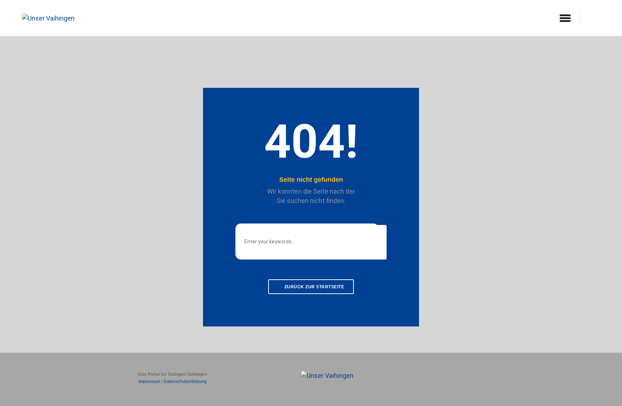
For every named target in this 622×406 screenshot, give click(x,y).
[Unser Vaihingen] (48, 17)
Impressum (149, 381)
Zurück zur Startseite (313, 286)
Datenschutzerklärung (185, 381)
